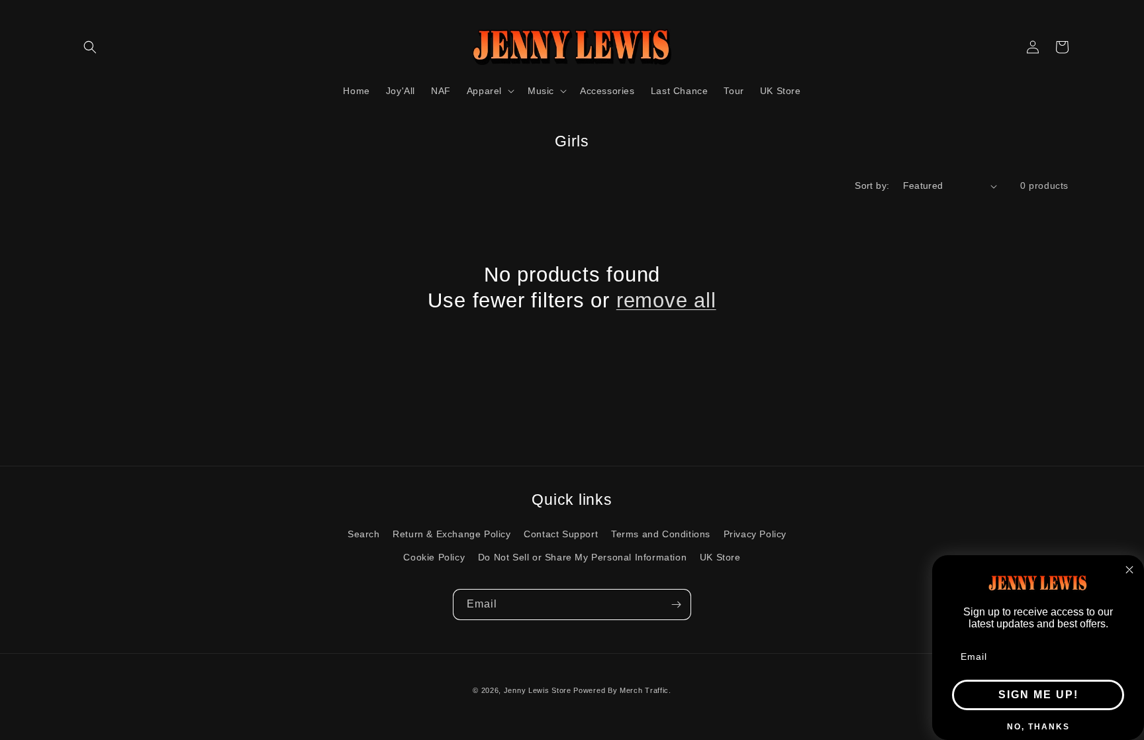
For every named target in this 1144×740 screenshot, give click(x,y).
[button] (90, 47)
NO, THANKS (1038, 726)
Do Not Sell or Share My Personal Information (582, 557)
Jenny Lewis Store (537, 690)
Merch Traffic (644, 690)
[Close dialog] (1129, 570)
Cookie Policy (434, 557)
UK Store (720, 557)
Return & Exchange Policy (451, 534)
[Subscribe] (676, 604)
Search (364, 534)
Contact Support (561, 534)
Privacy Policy (755, 534)
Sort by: (872, 185)
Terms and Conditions (660, 534)
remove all (666, 300)
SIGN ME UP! (1038, 694)
